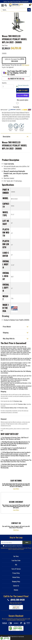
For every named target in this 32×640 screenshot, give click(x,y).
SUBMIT (26, 542)
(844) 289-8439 (17, 599)
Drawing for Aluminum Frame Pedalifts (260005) (16, 320)
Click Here (16, 530)
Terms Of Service (26, 546)
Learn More (16, 489)
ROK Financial (25, 65)
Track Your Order (16, 560)
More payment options (22, 100)
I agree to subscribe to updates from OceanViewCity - (17, 546)
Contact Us (16, 586)
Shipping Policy (16, 581)
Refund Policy (16, 577)
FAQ (16, 565)
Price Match (7, 326)
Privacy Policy (16, 573)
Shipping (5, 332)
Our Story (16, 556)
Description (6, 136)
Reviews (16, 590)
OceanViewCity (14, 636)
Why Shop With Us (9, 338)
